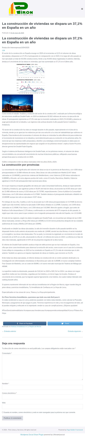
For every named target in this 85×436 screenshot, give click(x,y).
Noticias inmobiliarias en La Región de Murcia (26, 326)
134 (3, 50)
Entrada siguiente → (75, 331)
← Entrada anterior (9, 331)
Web (3, 403)
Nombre (5, 383)
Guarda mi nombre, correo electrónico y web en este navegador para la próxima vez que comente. (40, 412)
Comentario (7, 353)
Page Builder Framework (75, 430)
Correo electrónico (9, 393)
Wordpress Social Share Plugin (32, 434)
